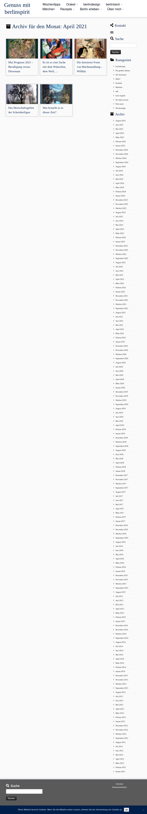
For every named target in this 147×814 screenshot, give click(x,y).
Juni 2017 (119, 500)
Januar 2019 (120, 433)
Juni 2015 (119, 600)
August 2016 (121, 542)
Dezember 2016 (122, 525)
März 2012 (120, 763)
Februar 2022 (121, 287)
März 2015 (120, 613)
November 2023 (122, 204)
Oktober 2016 (121, 534)
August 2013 (121, 692)
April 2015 (120, 609)
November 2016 (122, 529)
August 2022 (121, 262)
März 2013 (120, 713)
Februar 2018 (121, 467)
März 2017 (120, 513)
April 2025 (120, 133)
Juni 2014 (119, 650)
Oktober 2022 (121, 254)
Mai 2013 (119, 705)
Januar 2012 (120, 771)
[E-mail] (112, 32)
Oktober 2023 (121, 208)
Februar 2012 (121, 767)
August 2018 (121, 450)
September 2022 (122, 258)
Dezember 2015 (122, 575)
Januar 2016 (120, 571)
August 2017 (121, 492)
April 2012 (120, 759)
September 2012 (122, 738)
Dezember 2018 (122, 438)
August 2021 (121, 312)
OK (126, 809)
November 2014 (122, 630)
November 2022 (122, 250)
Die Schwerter (121, 75)
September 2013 (122, 688)
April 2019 (120, 425)
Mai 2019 (119, 421)
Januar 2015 (120, 621)
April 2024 (120, 183)
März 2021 (120, 333)
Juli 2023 (119, 217)
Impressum (119, 784)
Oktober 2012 (121, 734)
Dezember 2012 (122, 726)
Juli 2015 (119, 596)
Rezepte (66, 9)
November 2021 (122, 300)
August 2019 (121, 408)
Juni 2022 (119, 271)
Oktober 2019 (121, 400)
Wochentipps (51, 4)
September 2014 (122, 638)
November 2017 (122, 479)
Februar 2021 (121, 338)
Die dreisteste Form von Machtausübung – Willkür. (89, 67)
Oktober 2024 (121, 158)
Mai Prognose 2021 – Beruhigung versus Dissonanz (20, 67)
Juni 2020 (119, 371)
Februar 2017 (121, 517)
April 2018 (120, 463)
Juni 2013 (119, 700)
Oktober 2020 (121, 354)
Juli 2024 (119, 171)
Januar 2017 (120, 521)
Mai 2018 (119, 458)
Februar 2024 (121, 191)
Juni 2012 (119, 751)
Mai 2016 (119, 554)
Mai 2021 (119, 325)
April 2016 (120, 559)
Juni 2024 (119, 175)
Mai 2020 (119, 375)
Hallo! (118, 79)
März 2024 (120, 187)
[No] (143, 809)
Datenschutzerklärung (119, 787)
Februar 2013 (121, 717)
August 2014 (121, 642)
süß (117, 91)
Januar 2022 (120, 292)
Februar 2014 (121, 667)
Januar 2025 (120, 146)
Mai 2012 (119, 755)
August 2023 (121, 212)
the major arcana (122, 100)
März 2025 (120, 137)
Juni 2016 (119, 550)
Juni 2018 (119, 454)
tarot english (120, 96)
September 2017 (122, 488)
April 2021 (120, 329)
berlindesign (91, 4)
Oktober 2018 (121, 442)
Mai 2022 (119, 275)
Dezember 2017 (122, 475)
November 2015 (122, 579)
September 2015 (122, 588)
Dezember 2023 (122, 200)
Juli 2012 (119, 746)
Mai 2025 (119, 129)
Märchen (48, 9)
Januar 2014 (120, 671)
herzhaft (119, 83)
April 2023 (120, 229)
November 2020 (122, 350)
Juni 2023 (119, 221)
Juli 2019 (119, 413)
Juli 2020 (119, 367)
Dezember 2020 (122, 346)
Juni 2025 (119, 125)
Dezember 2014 (122, 625)
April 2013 (120, 709)
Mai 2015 (119, 605)
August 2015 (121, 592)
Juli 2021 (119, 317)
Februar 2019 (121, 429)
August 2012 (121, 742)
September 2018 (122, 446)
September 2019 (122, 404)
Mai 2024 (119, 179)
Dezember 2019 (122, 392)
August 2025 (121, 121)
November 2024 (122, 154)
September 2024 (122, 162)
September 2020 (122, 358)
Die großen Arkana (123, 70)
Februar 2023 (121, 237)
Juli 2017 (119, 496)
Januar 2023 (120, 242)
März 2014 (120, 663)
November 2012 (122, 730)
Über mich (114, 9)
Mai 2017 (119, 504)
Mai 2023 (119, 225)
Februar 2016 (121, 567)
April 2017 (120, 509)
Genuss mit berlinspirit (17, 8)
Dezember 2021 (122, 296)
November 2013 (122, 680)
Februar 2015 (121, 617)
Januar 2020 (120, 388)
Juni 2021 (119, 321)
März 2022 (120, 283)
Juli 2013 (119, 696)
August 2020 (121, 363)
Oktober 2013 (121, 684)
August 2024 (121, 166)
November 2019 (122, 396)
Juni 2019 (119, 417)
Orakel (71, 4)
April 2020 (120, 379)
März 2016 (120, 563)
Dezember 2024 (122, 150)
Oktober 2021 (121, 304)
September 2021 (122, 308)
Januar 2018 (120, 471)
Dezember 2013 (122, 675)
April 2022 (120, 279)
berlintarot (113, 4)
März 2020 (120, 383)
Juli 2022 (119, 267)
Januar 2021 (120, 342)
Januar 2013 (120, 721)
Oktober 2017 (121, 484)
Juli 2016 (119, 546)
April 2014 (120, 659)
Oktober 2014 (121, 634)
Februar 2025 (121, 141)
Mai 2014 (119, 655)
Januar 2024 (120, 196)
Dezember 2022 (122, 246)
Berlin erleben (90, 9)
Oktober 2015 (121, 584)
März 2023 (120, 233)
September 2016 (122, 538)
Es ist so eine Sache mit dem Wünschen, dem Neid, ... (54, 67)
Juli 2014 (119, 646)
